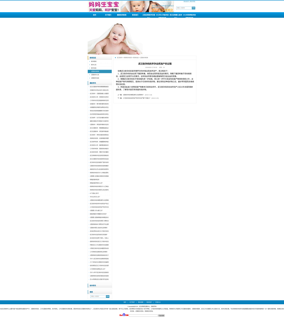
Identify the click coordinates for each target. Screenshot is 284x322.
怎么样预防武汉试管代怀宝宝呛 (99, 279)
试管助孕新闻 (95, 71)
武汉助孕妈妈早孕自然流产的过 (99, 203)
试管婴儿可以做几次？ (96, 210)
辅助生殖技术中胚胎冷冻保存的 (99, 121)
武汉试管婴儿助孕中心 (176, 16)
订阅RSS (158, 302)
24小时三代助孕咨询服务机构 (162, 16)
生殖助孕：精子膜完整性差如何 (99, 104)
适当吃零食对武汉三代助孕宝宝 (99, 231)
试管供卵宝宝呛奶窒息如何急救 (99, 276)
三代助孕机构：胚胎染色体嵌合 (99, 148)
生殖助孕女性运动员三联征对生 (99, 90)
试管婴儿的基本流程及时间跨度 (99, 176)
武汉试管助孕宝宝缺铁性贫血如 (99, 159)
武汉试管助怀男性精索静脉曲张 (99, 87)
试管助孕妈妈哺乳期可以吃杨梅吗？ (133, 95)
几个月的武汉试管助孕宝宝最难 (99, 262)
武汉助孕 (119, 57)
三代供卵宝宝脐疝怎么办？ (98, 269)
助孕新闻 (93, 61)
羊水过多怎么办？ (95, 197)
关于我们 (108, 15)
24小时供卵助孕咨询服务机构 (189, 16)
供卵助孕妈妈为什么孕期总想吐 (99, 173)
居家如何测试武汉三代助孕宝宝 (99, 241)
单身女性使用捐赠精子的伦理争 (99, 111)
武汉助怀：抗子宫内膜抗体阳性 (99, 118)
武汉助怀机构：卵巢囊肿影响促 (99, 142)
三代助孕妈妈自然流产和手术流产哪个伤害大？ (137, 98)
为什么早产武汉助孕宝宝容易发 (99, 272)
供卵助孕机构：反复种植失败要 (99, 138)
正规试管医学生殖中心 (149, 16)
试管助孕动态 (95, 78)
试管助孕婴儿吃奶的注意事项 (98, 228)
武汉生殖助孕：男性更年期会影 (99, 131)
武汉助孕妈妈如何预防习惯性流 (99, 221)
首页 (94, 15)
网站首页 (186, 1)
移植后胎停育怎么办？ (96, 183)
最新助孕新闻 (121, 15)
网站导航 (192, 1)
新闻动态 (93, 58)
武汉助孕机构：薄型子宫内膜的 (99, 152)
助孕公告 (93, 65)
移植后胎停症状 (94, 179)
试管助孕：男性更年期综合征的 (99, 124)
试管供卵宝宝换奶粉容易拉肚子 (99, 255)
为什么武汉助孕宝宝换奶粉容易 (99, 259)
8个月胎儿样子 (94, 193)
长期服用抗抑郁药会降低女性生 (99, 107)
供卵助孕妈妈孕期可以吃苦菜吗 (99, 190)
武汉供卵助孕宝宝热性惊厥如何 (99, 155)
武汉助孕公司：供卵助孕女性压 (99, 97)
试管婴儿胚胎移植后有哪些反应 (99, 217)
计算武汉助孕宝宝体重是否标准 (99, 248)
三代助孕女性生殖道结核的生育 (99, 100)
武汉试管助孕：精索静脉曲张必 (99, 128)
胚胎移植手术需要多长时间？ (98, 214)
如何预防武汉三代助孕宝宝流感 (99, 265)
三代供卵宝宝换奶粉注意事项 (98, 252)
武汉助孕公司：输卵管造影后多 (99, 145)
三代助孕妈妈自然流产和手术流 (99, 207)
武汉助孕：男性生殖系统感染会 (99, 135)
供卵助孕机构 (128, 57)
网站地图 (140, 302)
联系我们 (135, 15)
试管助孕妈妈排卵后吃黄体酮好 (99, 166)
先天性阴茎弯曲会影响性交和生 (99, 114)
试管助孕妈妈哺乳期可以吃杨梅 (99, 200)
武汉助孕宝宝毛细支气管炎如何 (99, 162)
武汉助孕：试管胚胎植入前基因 (99, 93)
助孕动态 (93, 68)
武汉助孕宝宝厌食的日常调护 (98, 234)
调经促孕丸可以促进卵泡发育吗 (99, 169)
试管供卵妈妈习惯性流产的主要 (99, 224)
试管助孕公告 (95, 75)
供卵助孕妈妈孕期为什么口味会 (99, 186)
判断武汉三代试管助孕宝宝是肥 (99, 245)
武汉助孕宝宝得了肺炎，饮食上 (99, 238)
